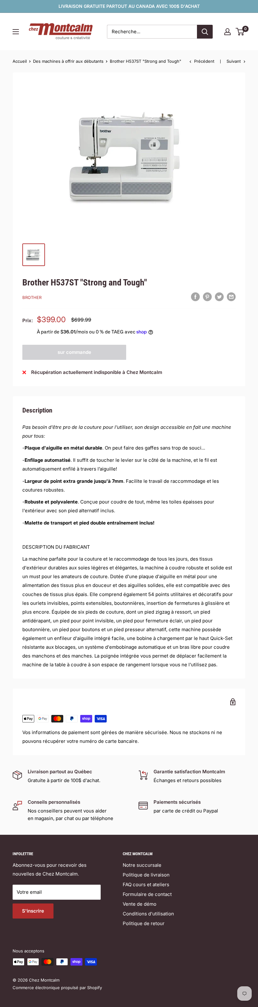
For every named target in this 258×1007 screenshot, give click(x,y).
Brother (32, 297)
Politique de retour (144, 923)
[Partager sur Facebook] (195, 296)
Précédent (204, 61)
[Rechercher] (205, 32)
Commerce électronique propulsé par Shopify (57, 987)
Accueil (20, 61)
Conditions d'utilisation (148, 914)
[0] (240, 31)
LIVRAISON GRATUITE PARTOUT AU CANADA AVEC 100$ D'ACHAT (129, 6)
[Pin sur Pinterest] (207, 296)
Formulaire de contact (147, 894)
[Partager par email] (231, 296)
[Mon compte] (227, 31)
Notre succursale (142, 865)
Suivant (234, 61)
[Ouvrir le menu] (16, 31)
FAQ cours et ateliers (146, 884)
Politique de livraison (146, 875)
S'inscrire (33, 911)
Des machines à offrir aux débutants (68, 61)
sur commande (74, 352)
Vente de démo (139, 904)
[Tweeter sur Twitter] (219, 296)
